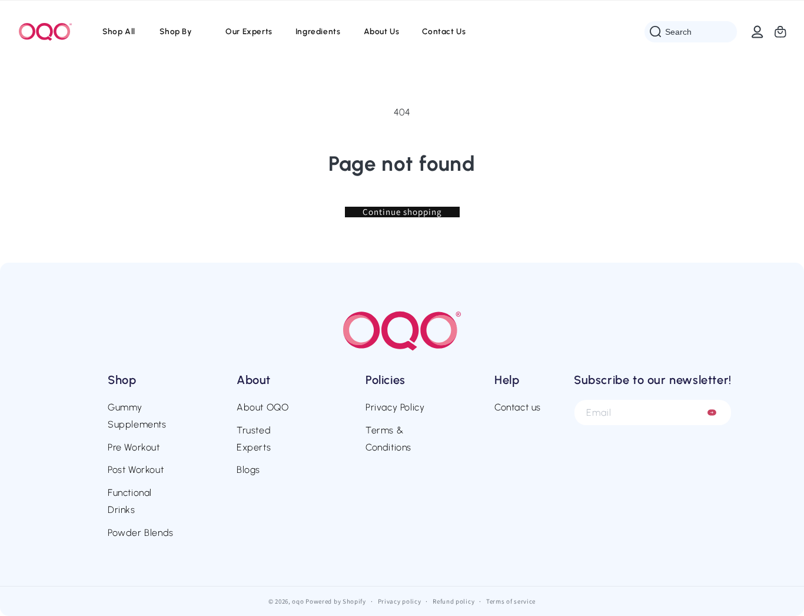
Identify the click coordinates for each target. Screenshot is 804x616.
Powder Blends (141, 532)
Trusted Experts (254, 439)
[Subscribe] (712, 412)
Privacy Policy (395, 407)
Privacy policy (399, 601)
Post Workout (136, 469)
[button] (180, 31)
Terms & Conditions (388, 439)
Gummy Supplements (137, 416)
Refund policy (453, 601)
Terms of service (511, 601)
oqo (298, 601)
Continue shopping (402, 212)
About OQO (262, 407)
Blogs (248, 469)
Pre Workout (134, 447)
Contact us (517, 407)
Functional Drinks (130, 501)
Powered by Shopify (335, 601)
